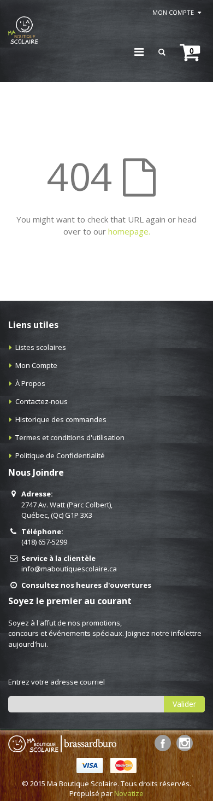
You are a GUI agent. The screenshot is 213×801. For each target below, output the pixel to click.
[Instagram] (184, 743)
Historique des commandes (60, 419)
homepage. (129, 231)
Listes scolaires (40, 347)
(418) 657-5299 (44, 542)
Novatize (129, 793)
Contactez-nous (41, 401)
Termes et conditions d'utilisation (70, 437)
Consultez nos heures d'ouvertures (86, 585)
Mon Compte (36, 365)
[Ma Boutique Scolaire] (23, 30)
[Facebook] (163, 743)
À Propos (30, 383)
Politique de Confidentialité (60, 455)
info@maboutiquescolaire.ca (69, 569)
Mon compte (173, 12)
